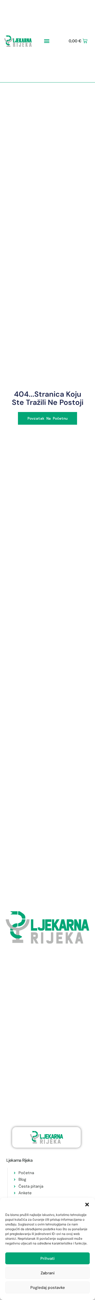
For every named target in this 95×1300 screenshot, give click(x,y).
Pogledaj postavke (47, 1287)
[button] (87, 1204)
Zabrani (48, 1273)
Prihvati (47, 1258)
